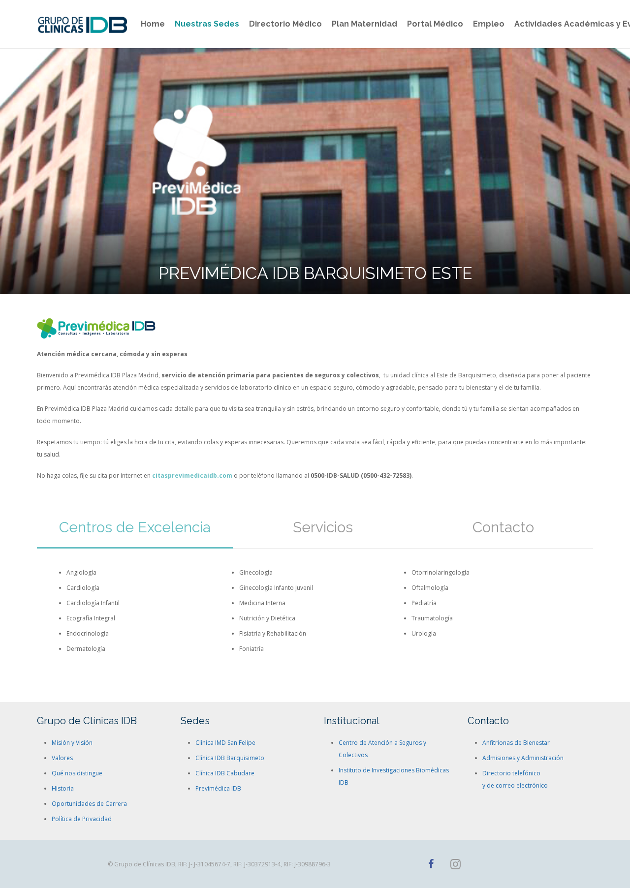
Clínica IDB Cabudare (224, 773)
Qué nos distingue (77, 773)
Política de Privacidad (82, 819)
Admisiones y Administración (523, 758)
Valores (62, 758)
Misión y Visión (72, 742)
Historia (63, 788)
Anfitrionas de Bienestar (516, 742)
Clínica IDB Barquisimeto (229, 758)
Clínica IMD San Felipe (225, 742)
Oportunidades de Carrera (89, 803)
